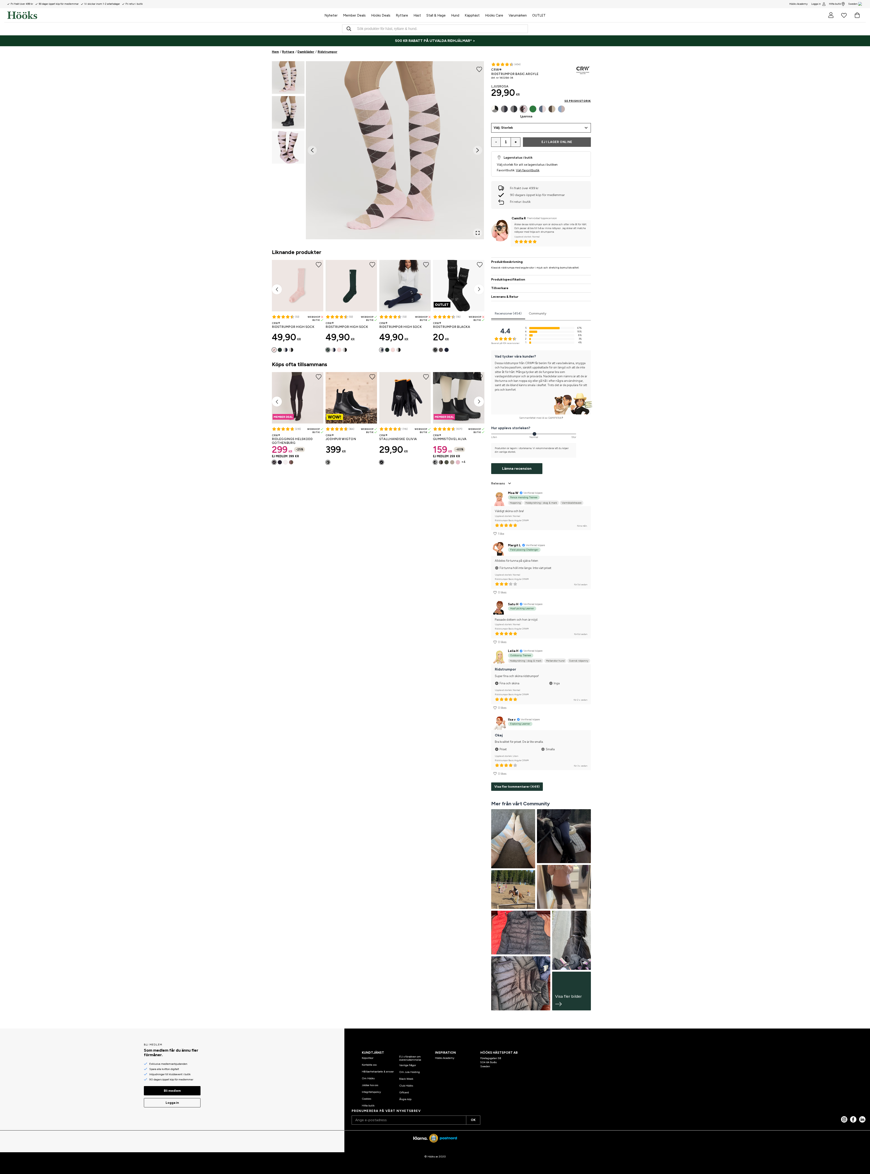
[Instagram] (844, 1119)
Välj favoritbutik (527, 170)
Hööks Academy (444, 1058)
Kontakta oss (369, 1064)
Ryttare (288, 52)
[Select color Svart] (291, 350)
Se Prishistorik (577, 100)
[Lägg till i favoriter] (479, 69)
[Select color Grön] (280, 350)
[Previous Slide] (312, 150)
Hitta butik (835, 3)
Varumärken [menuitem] (518, 15)
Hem (275, 52)
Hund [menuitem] (455, 15)
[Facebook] (853, 1119)
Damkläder (305, 52)
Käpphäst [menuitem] (472, 15)
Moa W (513, 493)
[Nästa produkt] (479, 289)
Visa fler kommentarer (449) (517, 787)
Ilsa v (512, 719)
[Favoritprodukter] (844, 15)
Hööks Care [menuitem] (494, 15)
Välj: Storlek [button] (503, 128)
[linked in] (862, 1119)
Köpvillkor (367, 1058)
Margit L (514, 545)
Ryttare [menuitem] (402, 15)
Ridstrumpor (327, 52)
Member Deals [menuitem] (354, 15)
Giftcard (404, 1092)
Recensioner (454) (508, 313)
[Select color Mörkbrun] (441, 462)
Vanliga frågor (407, 1065)
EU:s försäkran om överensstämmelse (410, 1058)
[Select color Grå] (441, 350)
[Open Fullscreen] (477, 232)
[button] (288, 77)
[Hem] (164, 15)
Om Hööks (368, 1078)
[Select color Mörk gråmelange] (513, 109)
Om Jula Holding (409, 1072)
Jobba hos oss (370, 1085)
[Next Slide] (477, 150)
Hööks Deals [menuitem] (380, 15)
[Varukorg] (857, 15)
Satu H (513, 604)
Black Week (406, 1078)
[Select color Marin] (285, 350)
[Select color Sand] (552, 109)
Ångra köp (405, 1099)
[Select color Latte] (291, 462)
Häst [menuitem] (417, 15)
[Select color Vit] (285, 462)
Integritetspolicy (371, 1092)
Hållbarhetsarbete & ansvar (378, 1071)
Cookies (366, 1098)
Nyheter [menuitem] (331, 15)
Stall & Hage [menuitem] (436, 15)
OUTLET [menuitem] (539, 15)
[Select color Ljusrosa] (274, 350)
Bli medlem (172, 1091)
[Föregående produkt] (277, 289)
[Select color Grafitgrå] (504, 109)
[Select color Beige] (452, 462)
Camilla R (519, 218)
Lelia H (513, 651)
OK (473, 1120)
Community (537, 313)
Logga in (816, 3)
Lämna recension (517, 468)
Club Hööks (406, 1085)
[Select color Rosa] (542, 109)
